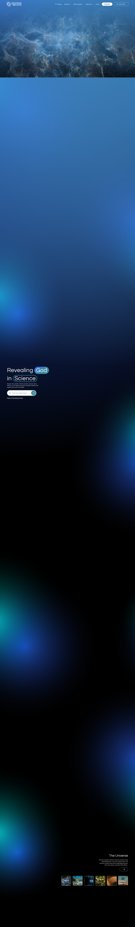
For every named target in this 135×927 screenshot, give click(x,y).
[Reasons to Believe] (13, 4)
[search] (33, 393)
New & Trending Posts (15, 398)
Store (97, 4)
